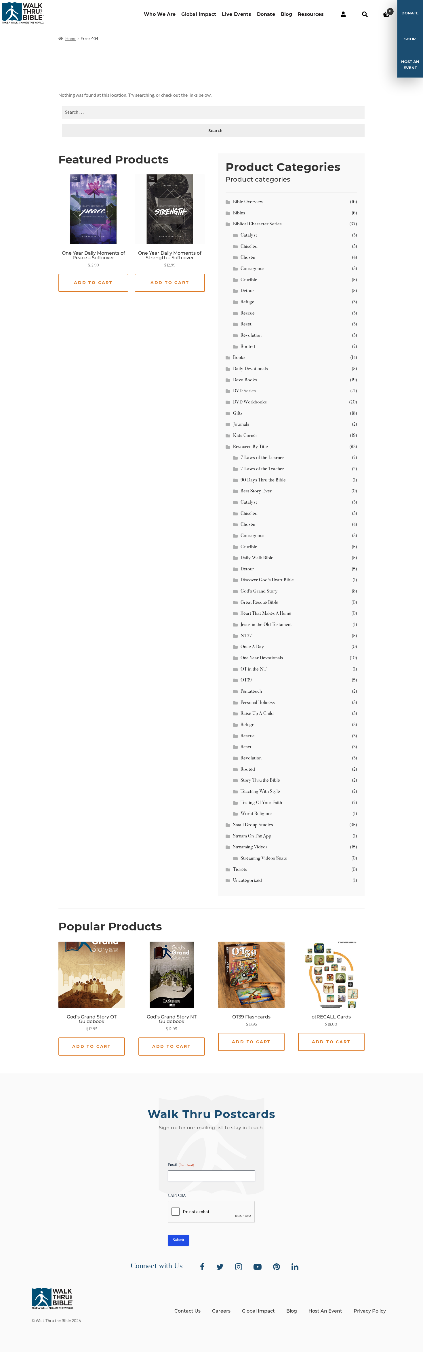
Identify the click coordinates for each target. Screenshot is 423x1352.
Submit (178, 1240)
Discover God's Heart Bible (267, 580)
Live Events (236, 14)
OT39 (246, 680)
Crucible (249, 280)
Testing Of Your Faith (261, 803)
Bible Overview (248, 202)
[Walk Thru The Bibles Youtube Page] (258, 1267)
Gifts (238, 413)
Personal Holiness (258, 702)
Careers (221, 1311)
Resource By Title (250, 447)
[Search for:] (215, 112)
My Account (343, 14)
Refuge (247, 302)
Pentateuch (251, 691)
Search (365, 14)
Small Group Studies (253, 825)
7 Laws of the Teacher (262, 469)
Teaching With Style (260, 791)
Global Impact (198, 14)
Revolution (251, 335)
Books (239, 357)
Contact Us (187, 1311)
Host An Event (410, 64)
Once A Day (252, 647)
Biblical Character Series (257, 224)
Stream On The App (252, 836)
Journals (241, 424)
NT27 (246, 636)
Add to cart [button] (93, 282)
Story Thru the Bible (260, 780)
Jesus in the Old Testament (266, 624)
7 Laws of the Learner (262, 458)
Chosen (248, 257)
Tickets (240, 869)
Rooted (248, 346)
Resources (311, 14)
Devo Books (245, 380)
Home (70, 38)
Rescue (248, 313)
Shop (410, 39)
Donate (266, 14)
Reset (246, 324)
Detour (247, 291)
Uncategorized (247, 880)
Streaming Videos (250, 847)
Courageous (252, 268)
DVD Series (244, 391)
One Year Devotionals (262, 658)
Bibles (239, 213)
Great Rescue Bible (259, 602)
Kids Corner (245, 435)
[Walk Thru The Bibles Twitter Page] (220, 1267)
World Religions (257, 814)
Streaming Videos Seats (264, 858)
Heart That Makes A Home (266, 613)
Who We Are (160, 14)
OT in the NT (253, 669)
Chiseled (249, 246)
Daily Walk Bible (257, 558)
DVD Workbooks (250, 402)
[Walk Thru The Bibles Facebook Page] (202, 1267)
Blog (286, 14)
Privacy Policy (370, 1311)
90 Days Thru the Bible (263, 480)
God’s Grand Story (259, 591)
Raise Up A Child (257, 713)
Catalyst (249, 235)
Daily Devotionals (250, 369)
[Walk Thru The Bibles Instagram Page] (238, 1267)
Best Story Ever (256, 491)
